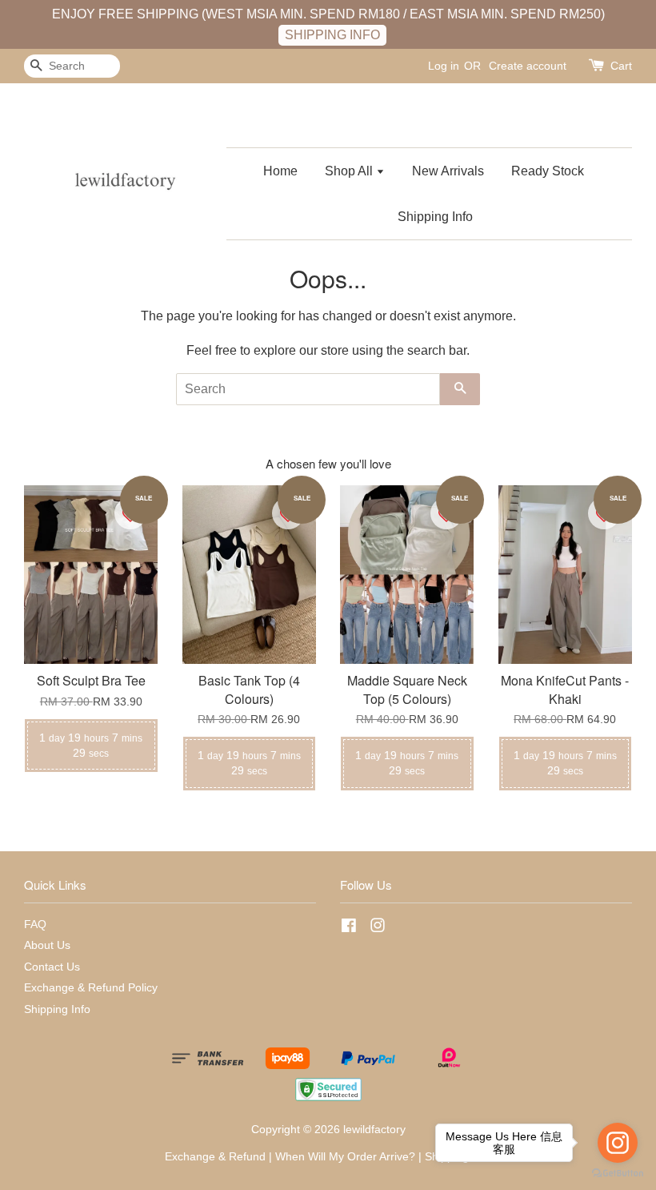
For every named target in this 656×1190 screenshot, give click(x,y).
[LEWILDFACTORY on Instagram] (377, 929)
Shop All (350, 171)
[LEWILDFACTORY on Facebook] (349, 929)
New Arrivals (448, 171)
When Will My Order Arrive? (345, 1157)
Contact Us (52, 967)
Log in (443, 65)
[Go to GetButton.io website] (617, 1173)
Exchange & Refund (215, 1157)
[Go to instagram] (618, 1143)
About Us (47, 945)
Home (280, 171)
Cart (621, 65)
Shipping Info (435, 216)
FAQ (35, 925)
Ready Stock (547, 171)
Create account (527, 65)
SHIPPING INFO (332, 35)
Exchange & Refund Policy (91, 988)
